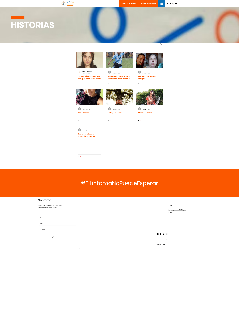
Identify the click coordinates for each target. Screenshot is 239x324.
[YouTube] (176, 4)
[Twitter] (170, 4)
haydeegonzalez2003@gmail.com (47, 207)
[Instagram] (173, 4)
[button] (161, 3)
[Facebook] (168, 4)
